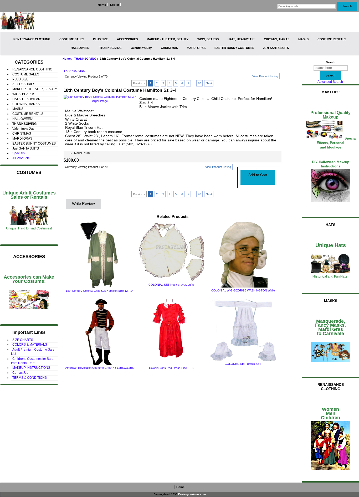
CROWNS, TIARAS (276, 39)
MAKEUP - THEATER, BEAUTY (167, 39)
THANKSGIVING (85, 58)
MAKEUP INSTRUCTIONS (31, 368)
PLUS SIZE (100, 39)
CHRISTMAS (169, 47)
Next (209, 83)
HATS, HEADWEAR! (241, 39)
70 (199, 83)
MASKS (303, 39)
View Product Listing (265, 76)
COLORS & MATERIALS (29, 344)
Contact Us (20, 373)
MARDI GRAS (196, 47)
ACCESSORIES (127, 39)
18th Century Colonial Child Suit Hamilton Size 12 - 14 (100, 290)
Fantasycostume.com (192, 494)
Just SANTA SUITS (276, 47)
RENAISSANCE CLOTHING (31, 39)
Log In (114, 4)
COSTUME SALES (71, 39)
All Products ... (22, 158)
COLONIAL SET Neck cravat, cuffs (171, 284)
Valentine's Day (141, 47)
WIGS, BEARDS (208, 39)
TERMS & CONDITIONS (29, 378)
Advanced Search (330, 82)
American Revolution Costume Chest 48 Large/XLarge (99, 367)
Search (330, 62)
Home (102, 4)
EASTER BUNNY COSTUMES (234, 47)
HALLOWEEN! (80, 47)
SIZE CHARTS (22, 340)
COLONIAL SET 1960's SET (243, 363)
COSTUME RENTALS (331, 39)
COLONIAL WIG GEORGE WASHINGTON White (243, 290)
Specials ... (20, 153)
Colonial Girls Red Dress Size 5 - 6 (171, 368)
